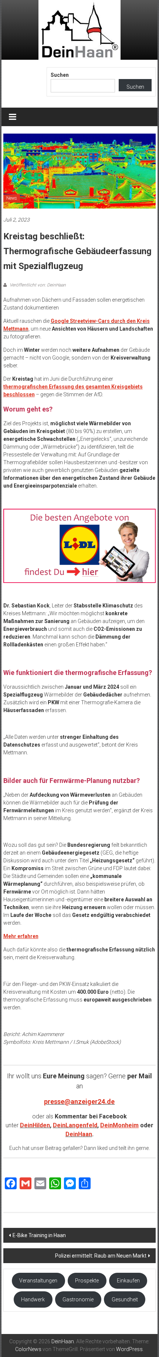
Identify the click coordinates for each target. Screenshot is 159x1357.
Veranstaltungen (38, 1281)
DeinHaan (78, 1134)
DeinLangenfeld (75, 1125)
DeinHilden (35, 1125)
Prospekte (87, 1281)
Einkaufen (128, 1281)
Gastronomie (78, 1299)
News (11, 198)
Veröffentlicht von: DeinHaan (37, 285)
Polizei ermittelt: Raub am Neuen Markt (100, 1256)
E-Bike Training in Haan (39, 1235)
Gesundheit (125, 1299)
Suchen (60, 75)
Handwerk (33, 1299)
